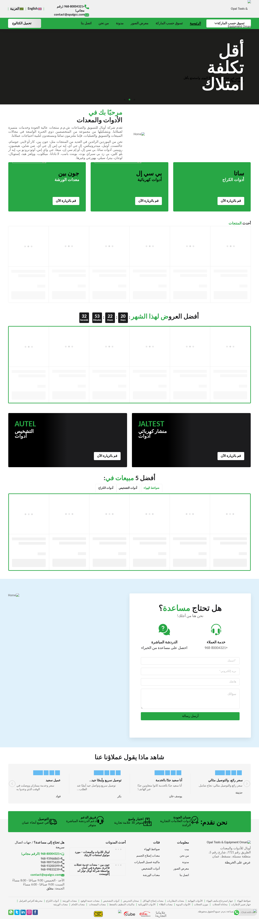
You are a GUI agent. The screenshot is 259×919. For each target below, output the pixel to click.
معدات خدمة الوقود (90, 901)
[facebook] (35, 912)
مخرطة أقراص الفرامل (30, 901)
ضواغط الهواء (244, 901)
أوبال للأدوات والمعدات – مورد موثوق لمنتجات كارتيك (92, 854)
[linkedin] (23, 912)
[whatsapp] (11, 912)
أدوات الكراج (52, 901)
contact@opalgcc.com (69, 14)
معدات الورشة (70, 901)
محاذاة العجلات (219, 904)
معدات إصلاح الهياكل (153, 901)
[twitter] (17, 912)
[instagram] (29, 912)
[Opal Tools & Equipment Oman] (234, 18)
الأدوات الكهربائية (146, 904)
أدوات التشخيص (111, 901)
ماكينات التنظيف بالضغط (121, 904)
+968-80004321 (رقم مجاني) (71, 8)
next (247, 783)
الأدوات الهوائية (195, 901)
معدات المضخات (97, 904)
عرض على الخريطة (238, 862)
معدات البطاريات (175, 901)
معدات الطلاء (165, 904)
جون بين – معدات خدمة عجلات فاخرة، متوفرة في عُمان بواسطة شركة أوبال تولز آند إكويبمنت (92, 869)
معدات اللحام (78, 904)
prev (12, 783)
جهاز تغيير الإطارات (241, 904)
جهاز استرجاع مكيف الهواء (219, 901)
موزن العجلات (201, 904)
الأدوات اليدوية (183, 904)
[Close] (252, 912)
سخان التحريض (131, 901)
